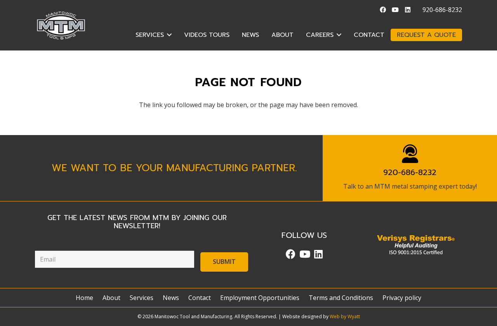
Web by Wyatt (345, 316)
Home (84, 297)
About (111, 297)
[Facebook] (383, 9)
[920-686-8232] (410, 153)
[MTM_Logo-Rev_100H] (61, 25)
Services (141, 297)
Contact (199, 297)
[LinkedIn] (407, 9)
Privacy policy (401, 297)
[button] (169, 34)
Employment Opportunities (259, 297)
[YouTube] (395, 9)
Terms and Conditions (341, 297)
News (171, 297)
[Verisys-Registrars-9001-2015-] (415, 244)
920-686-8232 (409, 172)
